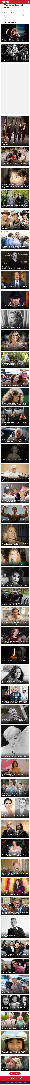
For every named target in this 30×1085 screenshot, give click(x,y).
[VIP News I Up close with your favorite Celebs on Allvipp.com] (12, 2)
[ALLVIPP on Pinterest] (20, 1078)
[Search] (24, 2)
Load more (14, 1073)
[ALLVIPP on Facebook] (9, 1078)
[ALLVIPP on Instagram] (15, 1078)
